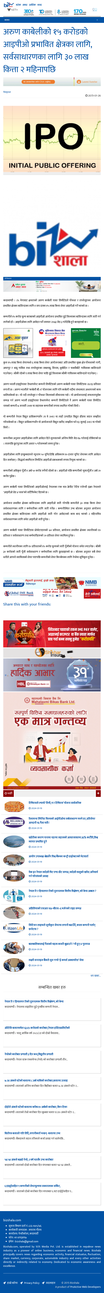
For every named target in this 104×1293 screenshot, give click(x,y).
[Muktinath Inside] (52, 343)
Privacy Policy (31, 1283)
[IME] (52, 634)
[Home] (52, 4)
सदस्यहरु (50, 1283)
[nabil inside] (52, 286)
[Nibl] (52, 583)
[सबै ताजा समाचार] (98, 793)
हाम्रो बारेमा (12, 1283)
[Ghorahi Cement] (18, 343)
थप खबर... (96, 976)
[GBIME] (52, 594)
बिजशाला (9, 278)
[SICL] (52, 653)
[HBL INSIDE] (52, 675)
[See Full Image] (52, 140)
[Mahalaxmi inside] (52, 741)
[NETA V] (52, 12)
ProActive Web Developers (85, 1287)
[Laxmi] (52, 81)
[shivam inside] (86, 343)
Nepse (7, 92)
